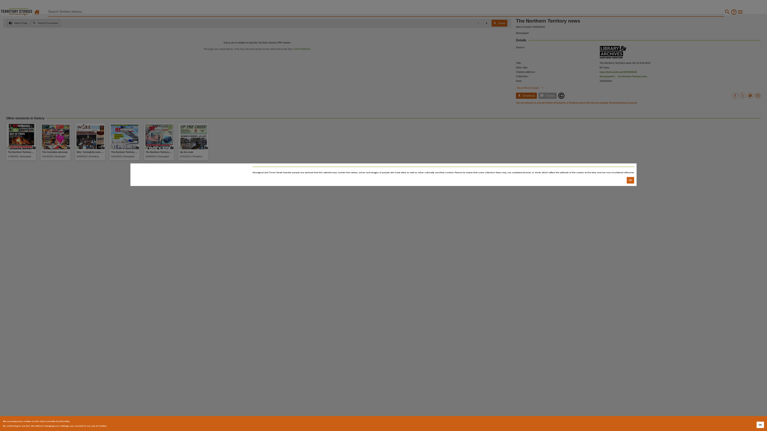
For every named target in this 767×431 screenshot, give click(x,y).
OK (630, 180)
